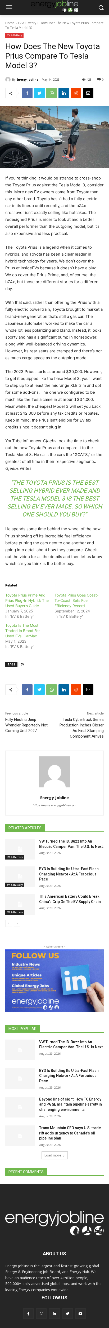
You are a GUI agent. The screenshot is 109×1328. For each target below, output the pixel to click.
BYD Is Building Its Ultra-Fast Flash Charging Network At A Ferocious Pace (69, 874)
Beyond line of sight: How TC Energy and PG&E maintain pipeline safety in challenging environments (70, 1104)
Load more (52, 1155)
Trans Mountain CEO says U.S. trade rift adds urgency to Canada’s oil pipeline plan (70, 1133)
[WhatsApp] (51, 93)
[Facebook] (27, 93)
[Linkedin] (63, 93)
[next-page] (17, 923)
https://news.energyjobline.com (54, 805)
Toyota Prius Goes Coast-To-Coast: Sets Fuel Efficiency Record (76, 600)
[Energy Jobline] (8, 79)
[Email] (88, 93)
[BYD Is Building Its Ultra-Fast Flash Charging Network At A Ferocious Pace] (20, 876)
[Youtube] (80, 1313)
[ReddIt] (76, 93)
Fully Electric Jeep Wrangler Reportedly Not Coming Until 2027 (26, 725)
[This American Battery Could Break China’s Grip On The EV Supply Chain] (20, 904)
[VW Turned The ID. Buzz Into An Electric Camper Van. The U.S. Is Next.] (20, 849)
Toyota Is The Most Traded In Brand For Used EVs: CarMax (22, 630)
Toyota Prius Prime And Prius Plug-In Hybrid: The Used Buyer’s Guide (27, 600)
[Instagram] (41, 1313)
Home (10, 23)
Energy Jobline (27, 79)
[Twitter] (39, 93)
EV (22, 664)
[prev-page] (8, 923)
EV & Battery (27, 23)
